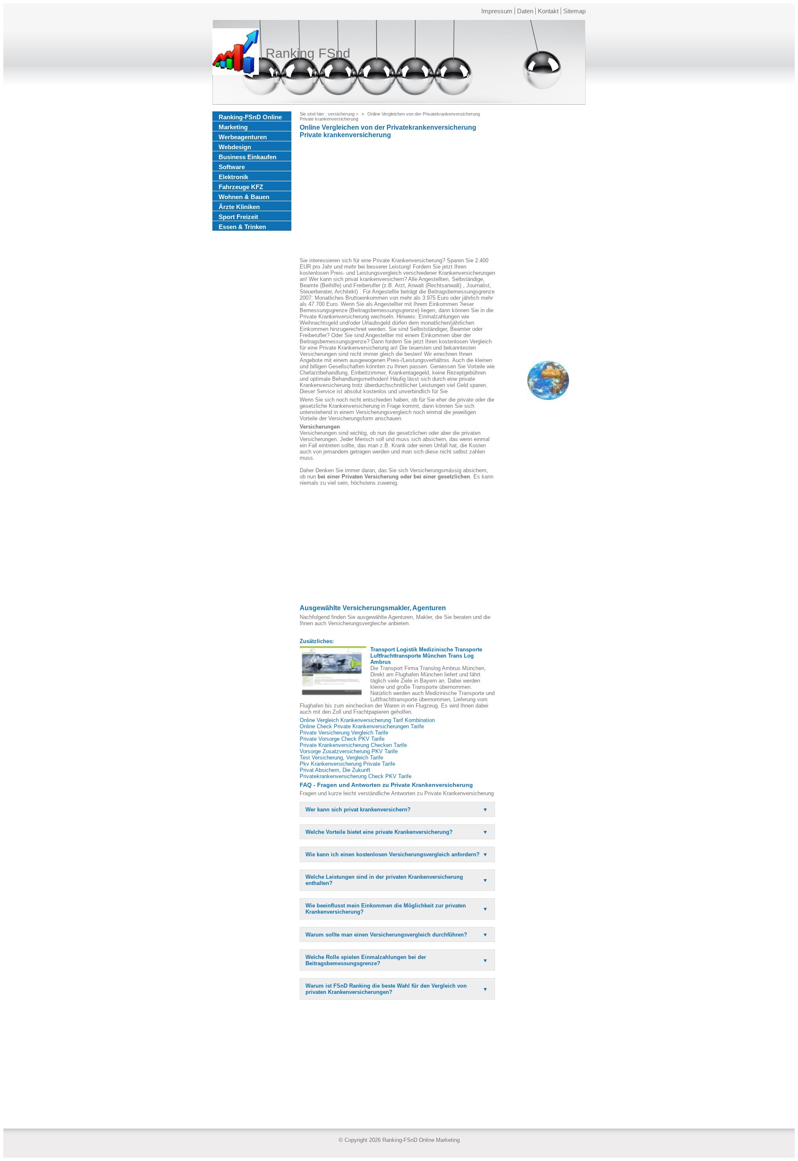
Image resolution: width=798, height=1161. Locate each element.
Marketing (233, 127)
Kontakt (548, 11)
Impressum (496, 11)
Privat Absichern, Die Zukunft (335, 770)
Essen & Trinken (242, 226)
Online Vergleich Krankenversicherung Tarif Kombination (367, 720)
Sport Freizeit (238, 216)
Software (232, 166)
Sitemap (574, 11)
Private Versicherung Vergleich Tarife (344, 733)
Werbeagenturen (243, 137)
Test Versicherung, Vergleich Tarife (341, 757)
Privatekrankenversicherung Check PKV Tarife (355, 776)
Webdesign (235, 146)
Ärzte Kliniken (239, 206)
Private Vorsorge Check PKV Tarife (342, 739)
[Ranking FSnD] (235, 53)
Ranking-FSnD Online (250, 117)
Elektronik (233, 176)
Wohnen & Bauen (244, 196)
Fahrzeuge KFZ (241, 186)
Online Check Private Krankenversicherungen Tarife (362, 726)
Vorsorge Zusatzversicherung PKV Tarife (349, 751)
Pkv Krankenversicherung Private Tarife (347, 764)
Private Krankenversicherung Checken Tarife (353, 745)
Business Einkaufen (247, 156)
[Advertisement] (397, 199)
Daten (525, 11)
